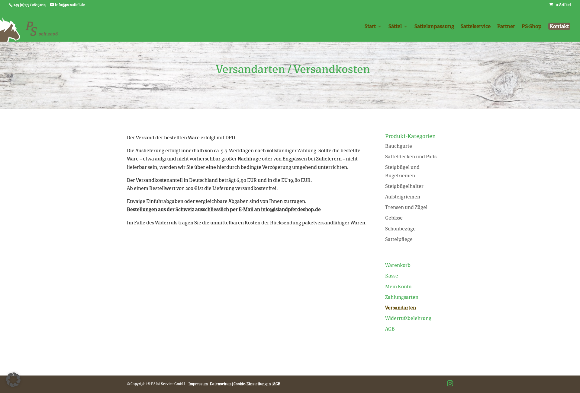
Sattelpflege (399, 239)
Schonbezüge (400, 229)
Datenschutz (220, 384)
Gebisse (394, 218)
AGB (390, 329)
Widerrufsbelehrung (408, 318)
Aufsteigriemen (402, 197)
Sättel (395, 26)
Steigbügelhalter (404, 186)
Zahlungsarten (401, 297)
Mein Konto (398, 287)
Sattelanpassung (434, 26)
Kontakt (559, 26)
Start (370, 26)
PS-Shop (532, 26)
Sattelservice (476, 26)
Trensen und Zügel (406, 207)
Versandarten (400, 308)
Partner (506, 26)
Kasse (391, 276)
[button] (13, 379)
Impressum (198, 384)
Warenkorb (398, 265)
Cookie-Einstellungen (252, 384)
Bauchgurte (398, 146)
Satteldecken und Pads (411, 157)
